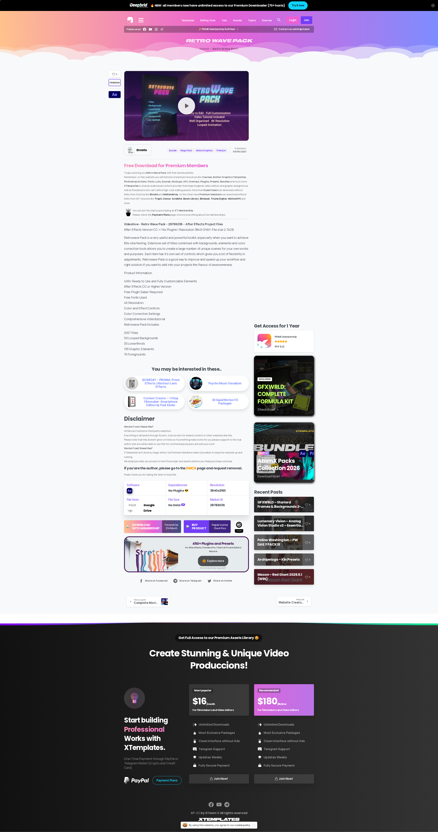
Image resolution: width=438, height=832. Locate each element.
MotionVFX (234, 198)
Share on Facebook (156, 580)
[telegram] (162, 29)
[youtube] (150, 29)
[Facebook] (144, 29)
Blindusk (205, 198)
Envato (154, 194)
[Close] (433, 5)
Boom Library (191, 198)
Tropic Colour (163, 198)
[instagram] (156, 29)
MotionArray (170, 194)
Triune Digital (219, 198)
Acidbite (177, 198)
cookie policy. (243, 825)
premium (114, 82)
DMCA (191, 468)
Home (204, 49)
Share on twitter (222, 580)
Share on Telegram (190, 580)
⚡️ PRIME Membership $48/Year (217, 29)
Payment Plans (161, 214)
